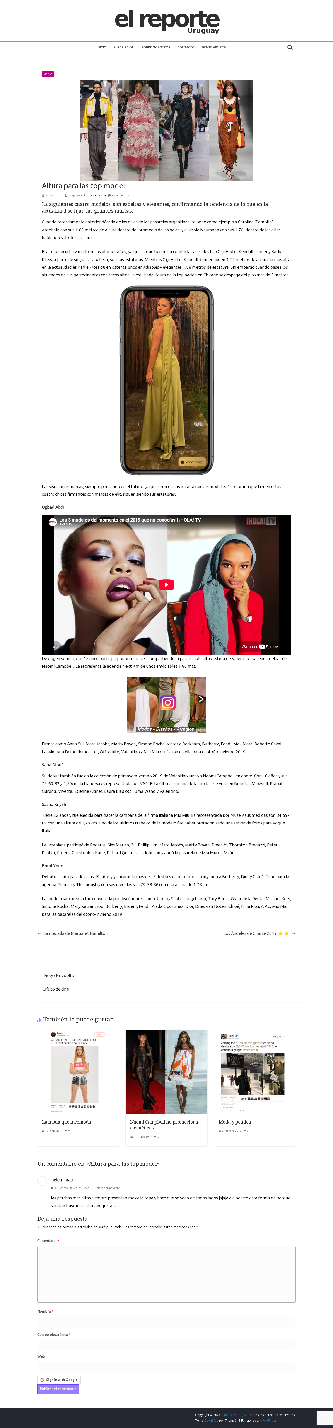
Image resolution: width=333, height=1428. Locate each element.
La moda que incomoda (66, 1122)
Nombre (45, 1311)
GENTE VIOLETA (214, 47)
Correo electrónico (53, 1334)
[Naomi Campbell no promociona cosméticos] (166, 1033)
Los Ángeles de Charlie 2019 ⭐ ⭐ (257, 933)
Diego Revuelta (78, 195)
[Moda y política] (255, 1033)
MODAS (48, 74)
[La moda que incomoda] (78, 1033)
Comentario (48, 1241)
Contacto (186, 47)
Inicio (101, 47)
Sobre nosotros (156, 47)
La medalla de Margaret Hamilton (75, 933)
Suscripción (123, 47)
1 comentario (120, 195)
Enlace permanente (107, 1187)
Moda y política (235, 1122)
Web (41, 1356)
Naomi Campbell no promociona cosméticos (164, 1125)
